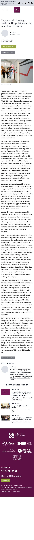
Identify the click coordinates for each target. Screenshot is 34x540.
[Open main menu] (3, 9)
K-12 (12, 52)
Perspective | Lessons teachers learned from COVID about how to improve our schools (21, 393)
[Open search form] (6, 9)
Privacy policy (16, 491)
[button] (7, 41)
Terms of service (5, 491)
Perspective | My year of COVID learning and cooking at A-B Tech (22, 418)
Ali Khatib (13, 32)
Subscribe (6, 480)
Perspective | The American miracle (20, 406)
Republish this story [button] (9, 46)
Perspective (5, 52)
